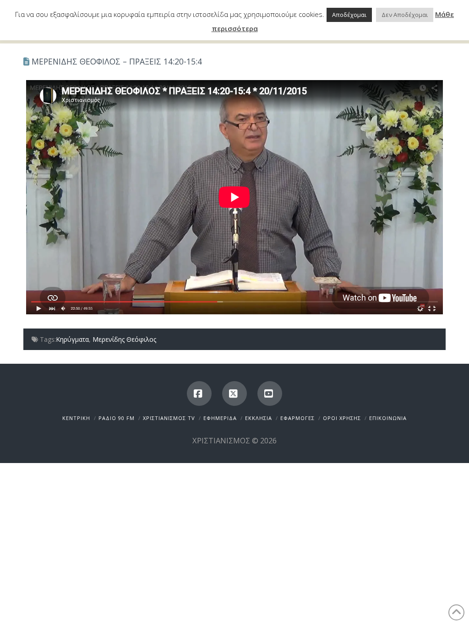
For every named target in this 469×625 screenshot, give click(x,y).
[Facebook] (199, 393)
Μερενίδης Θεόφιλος (124, 339)
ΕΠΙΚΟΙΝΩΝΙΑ (388, 418)
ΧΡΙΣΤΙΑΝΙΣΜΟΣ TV (169, 418)
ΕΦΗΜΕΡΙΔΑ (220, 418)
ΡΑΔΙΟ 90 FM (116, 418)
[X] (234, 393)
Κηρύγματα (72, 339)
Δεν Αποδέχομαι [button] (405, 15)
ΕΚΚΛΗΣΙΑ (258, 418)
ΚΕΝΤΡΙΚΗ (76, 418)
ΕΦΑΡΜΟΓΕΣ (297, 418)
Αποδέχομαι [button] (349, 15)
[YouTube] (269, 393)
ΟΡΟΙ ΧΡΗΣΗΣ (342, 418)
